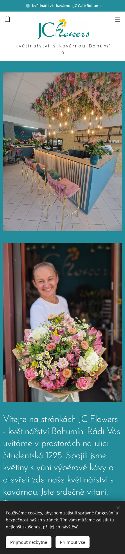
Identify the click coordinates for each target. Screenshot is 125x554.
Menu (118, 19)
